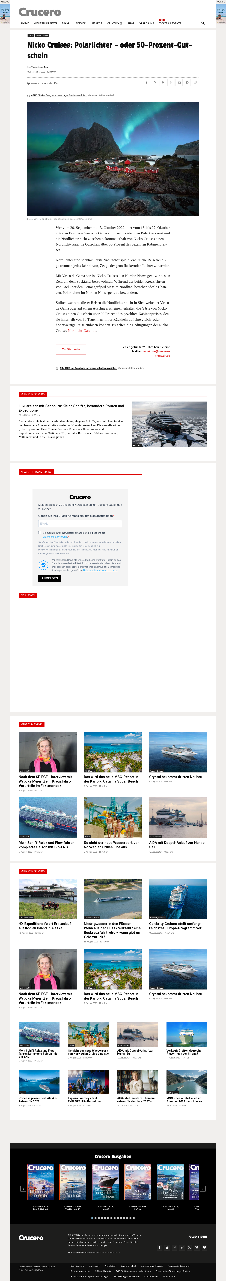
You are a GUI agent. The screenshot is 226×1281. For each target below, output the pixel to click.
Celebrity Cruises (157, 917)
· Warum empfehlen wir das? (100, 95)
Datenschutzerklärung (55, 536)
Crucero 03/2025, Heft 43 (170, 1208)
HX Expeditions (26, 917)
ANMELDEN (49, 578)
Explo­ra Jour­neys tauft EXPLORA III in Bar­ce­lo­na (84, 1100)
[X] (154, 82)
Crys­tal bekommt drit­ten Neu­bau (175, 777)
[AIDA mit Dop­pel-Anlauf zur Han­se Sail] (178, 817)
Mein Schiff (24, 771)
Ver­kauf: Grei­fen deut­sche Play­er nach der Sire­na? (183, 1052)
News (31, 35)
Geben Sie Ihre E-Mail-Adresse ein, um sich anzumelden (75, 515)
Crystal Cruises (156, 771)
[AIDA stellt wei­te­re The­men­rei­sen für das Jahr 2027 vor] (137, 1082)
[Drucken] (187, 82)
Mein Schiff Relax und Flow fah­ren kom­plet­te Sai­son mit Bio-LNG (46, 845)
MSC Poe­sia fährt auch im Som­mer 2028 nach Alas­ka (184, 1100)
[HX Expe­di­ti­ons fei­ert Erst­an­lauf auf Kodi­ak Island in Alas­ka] (48, 899)
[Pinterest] (162, 82)
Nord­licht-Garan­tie (82, 330)
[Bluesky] (197, 1247)
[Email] (179, 82)
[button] (203, 23)
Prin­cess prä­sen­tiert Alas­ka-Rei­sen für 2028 (38, 1100)
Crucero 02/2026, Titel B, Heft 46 (73, 1208)
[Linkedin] (170, 82)
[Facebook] (146, 82)
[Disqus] (80, 654)
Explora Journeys (76, 1093)
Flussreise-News (92, 917)
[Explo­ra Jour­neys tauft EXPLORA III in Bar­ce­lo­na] (88, 1082)
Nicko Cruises (42, 35)
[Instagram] (167, 1247)
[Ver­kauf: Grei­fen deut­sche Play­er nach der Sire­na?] (186, 1034)
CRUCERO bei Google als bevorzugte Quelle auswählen (59, 95)
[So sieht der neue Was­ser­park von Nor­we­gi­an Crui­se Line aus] (113, 817)
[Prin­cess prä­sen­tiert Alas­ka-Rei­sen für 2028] (39, 1082)
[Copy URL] (195, 82)
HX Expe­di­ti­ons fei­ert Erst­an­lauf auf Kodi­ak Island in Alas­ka (45, 926)
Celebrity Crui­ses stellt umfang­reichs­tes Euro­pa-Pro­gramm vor (175, 926)
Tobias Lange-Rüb (39, 67)
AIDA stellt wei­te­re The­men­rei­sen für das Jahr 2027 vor (136, 1100)
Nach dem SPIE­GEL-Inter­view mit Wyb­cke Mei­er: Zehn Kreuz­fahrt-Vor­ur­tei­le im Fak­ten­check (45, 781)
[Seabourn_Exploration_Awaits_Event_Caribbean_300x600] (221, 23)
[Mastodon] (204, 1247)
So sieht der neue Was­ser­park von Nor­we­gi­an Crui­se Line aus (111, 845)
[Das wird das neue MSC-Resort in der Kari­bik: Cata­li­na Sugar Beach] (113, 752)
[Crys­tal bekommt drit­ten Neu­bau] (178, 752)
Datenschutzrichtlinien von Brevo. (100, 570)
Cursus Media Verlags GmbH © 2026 (37, 1266)
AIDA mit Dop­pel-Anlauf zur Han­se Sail (135, 1052)
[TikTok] (182, 1247)
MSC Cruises (90, 771)
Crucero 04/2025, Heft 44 (138, 1208)
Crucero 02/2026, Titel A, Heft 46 (40, 1208)
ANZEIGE (137, 445)
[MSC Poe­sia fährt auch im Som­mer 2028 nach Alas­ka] (186, 1082)
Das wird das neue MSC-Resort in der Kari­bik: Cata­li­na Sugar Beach (111, 779)
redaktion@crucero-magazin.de (104, 1252)
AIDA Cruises (155, 836)
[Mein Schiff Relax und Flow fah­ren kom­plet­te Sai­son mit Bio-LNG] (48, 817)
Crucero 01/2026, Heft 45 (105, 1208)
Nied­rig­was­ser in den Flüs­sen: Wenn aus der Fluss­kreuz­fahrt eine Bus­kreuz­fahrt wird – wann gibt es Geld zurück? (112, 930)
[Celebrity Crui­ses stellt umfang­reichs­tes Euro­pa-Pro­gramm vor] (178, 899)
